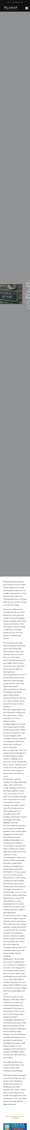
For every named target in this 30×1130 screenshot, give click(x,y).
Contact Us (9, 2)
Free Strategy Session (16, 2)
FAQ (22, 2)
